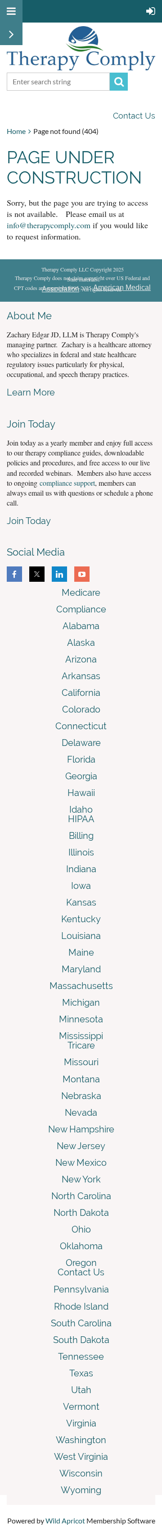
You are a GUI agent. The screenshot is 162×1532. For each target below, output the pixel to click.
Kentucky (81, 919)
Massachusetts (81, 985)
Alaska (81, 642)
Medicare (81, 592)
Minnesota (81, 1019)
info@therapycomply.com (48, 225)
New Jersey (81, 1146)
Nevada (81, 1112)
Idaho (81, 809)
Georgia (81, 776)
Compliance (81, 609)
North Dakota (81, 1212)
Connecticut (81, 726)
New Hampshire (81, 1129)
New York (81, 1179)
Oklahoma (81, 1246)
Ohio (81, 1229)
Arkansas (81, 676)
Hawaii (81, 792)
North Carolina (81, 1196)
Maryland (81, 969)
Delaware (81, 742)
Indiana (81, 869)
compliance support (67, 483)
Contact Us (134, 115)
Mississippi (81, 1036)
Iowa (81, 885)
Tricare (81, 1045)
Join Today (29, 520)
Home (16, 131)
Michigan (81, 1002)
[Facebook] (14, 574)
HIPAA (81, 819)
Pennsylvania (81, 1289)
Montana (81, 1079)
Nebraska (81, 1095)
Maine (81, 952)
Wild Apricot (65, 1520)
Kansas (81, 902)
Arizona (81, 659)
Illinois (81, 852)
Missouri (81, 1062)
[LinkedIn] (59, 574)
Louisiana (81, 935)
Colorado (81, 709)
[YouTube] (82, 574)
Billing (81, 835)
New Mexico (81, 1162)
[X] (37, 574)
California (81, 692)
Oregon (81, 1262)
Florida (81, 759)
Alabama (81, 626)
